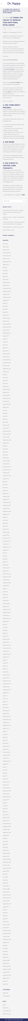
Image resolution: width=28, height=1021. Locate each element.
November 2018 (7, 505)
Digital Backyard (19, 1019)
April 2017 (5, 562)
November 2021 (7, 398)
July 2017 (5, 553)
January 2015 (6, 642)
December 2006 (7, 930)
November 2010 (7, 791)
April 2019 (5, 490)
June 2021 (5, 413)
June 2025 (5, 270)
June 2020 (5, 449)
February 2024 (6, 318)
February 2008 (6, 889)
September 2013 (7, 689)
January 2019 (6, 499)
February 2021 (6, 425)
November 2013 (7, 684)
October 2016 (6, 579)
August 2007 (6, 906)
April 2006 (5, 954)
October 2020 (6, 437)
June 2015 (5, 627)
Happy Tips (5, 993)
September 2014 (7, 654)
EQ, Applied (8, 91)
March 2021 (6, 422)
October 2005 (6, 972)
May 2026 (5, 243)
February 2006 (6, 960)
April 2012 (5, 740)
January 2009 (6, 856)
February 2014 (6, 675)
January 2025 (6, 285)
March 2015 (6, 636)
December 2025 (7, 252)
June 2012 (5, 734)
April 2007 (5, 918)
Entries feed (6, 1008)
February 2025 (6, 282)
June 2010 (5, 805)
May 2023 (5, 345)
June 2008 (5, 877)
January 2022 (6, 392)
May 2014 (5, 666)
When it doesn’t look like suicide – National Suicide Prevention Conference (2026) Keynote (13, 212)
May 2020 (5, 452)
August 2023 (6, 336)
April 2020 (5, 455)
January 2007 (6, 927)
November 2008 (7, 862)
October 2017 (6, 544)
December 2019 (7, 466)
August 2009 (6, 835)
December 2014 (7, 645)
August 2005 (6, 978)
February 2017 (6, 568)
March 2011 (6, 779)
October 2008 (6, 865)
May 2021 (5, 416)
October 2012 (6, 722)
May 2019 (5, 487)
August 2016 (6, 585)
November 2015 (7, 612)
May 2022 (5, 380)
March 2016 (6, 600)
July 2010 (5, 802)
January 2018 (6, 535)
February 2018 (6, 532)
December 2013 (7, 681)
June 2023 (5, 342)
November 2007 (7, 898)
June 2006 (5, 948)
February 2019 (6, 496)
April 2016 (5, 597)
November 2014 (7, 648)
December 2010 (7, 788)
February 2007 (6, 924)
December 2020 (7, 431)
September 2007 (7, 904)
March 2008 (6, 886)
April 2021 (5, 419)
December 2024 (7, 288)
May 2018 (5, 523)
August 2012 (6, 728)
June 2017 (5, 556)
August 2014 (6, 657)
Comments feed (7, 1010)
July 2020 (5, 446)
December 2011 (7, 752)
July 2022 (5, 374)
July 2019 (5, 481)
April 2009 (5, 847)
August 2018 (6, 514)
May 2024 (5, 309)
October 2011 (6, 758)
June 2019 (5, 484)
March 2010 (6, 814)
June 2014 (5, 663)
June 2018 (5, 520)
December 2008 (7, 859)
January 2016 (6, 606)
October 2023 (6, 330)
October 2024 (6, 294)
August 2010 (6, 799)
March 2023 (6, 351)
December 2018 (7, 502)
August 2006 (6, 942)
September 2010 (7, 796)
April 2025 (5, 276)
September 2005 (7, 975)
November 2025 (7, 255)
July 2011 (5, 767)
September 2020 (7, 440)
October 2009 (6, 829)
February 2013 (6, 710)
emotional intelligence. (9, 69)
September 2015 (7, 618)
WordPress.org (6, 1013)
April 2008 (5, 883)
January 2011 (6, 785)
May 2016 (5, 594)
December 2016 (7, 573)
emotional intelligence (15, 82)
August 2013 (6, 692)
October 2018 (6, 508)
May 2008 (5, 880)
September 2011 (7, 761)
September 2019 (7, 475)
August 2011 (6, 764)
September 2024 (7, 297)
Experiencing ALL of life (8, 230)
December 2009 (7, 823)
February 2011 (6, 782)
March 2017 (6, 565)
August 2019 (6, 478)
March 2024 (6, 315)
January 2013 (6, 713)
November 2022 (7, 362)
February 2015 (6, 639)
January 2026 (6, 249)
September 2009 (7, 832)
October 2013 (6, 686)
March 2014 (6, 672)
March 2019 (6, 493)
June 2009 (5, 841)
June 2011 (5, 770)
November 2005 (7, 969)
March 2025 (6, 279)
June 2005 (5, 984)
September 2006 (7, 939)
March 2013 (6, 707)
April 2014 (5, 669)
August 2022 (6, 371)
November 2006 (7, 933)
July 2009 (5, 838)
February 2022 (6, 389)
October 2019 (6, 472)
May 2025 (5, 273)
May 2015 (5, 630)
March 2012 (6, 743)
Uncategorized (16, 27)
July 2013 (5, 695)
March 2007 (6, 921)
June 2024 (5, 306)
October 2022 (6, 365)
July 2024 (5, 303)
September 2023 (7, 333)
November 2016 (7, 576)
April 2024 (5, 312)
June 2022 (5, 377)
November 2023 (7, 327)
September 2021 (7, 404)
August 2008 (6, 871)
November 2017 (7, 541)
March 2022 (6, 386)
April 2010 (5, 811)
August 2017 (6, 550)
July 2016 (5, 588)
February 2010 (6, 817)
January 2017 (6, 571)
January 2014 (6, 678)
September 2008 (7, 868)
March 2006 (6, 957)
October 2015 (6, 615)
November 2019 (7, 469)
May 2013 (5, 701)
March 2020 (6, 458)
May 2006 (5, 951)
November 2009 (7, 826)
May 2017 (5, 559)
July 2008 (5, 874)
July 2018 (5, 517)
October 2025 (6, 258)
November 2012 (7, 719)
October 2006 (6, 936)
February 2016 (6, 603)
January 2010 (6, 820)
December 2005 (7, 966)
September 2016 (7, 582)
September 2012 (7, 725)
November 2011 (7, 755)
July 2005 (5, 981)
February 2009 (6, 853)
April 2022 (5, 383)
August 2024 (6, 300)
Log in (4, 1005)
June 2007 (5, 912)
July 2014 (5, 660)
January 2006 (6, 963)
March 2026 (6, 246)
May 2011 (5, 773)
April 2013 (5, 704)
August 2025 (6, 264)
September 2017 (7, 547)
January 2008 (6, 892)
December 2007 (7, 895)
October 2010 (6, 794)
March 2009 (6, 850)
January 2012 (6, 749)
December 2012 (7, 716)
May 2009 (5, 844)
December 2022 (7, 359)
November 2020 (7, 434)
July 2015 (5, 624)
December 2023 (7, 324)
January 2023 (6, 356)
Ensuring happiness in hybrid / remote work (13, 227)
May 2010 (5, 808)
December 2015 (7, 609)
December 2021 (7, 395)
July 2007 (5, 909)
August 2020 (6, 443)
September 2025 (7, 261)
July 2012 (5, 731)
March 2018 (6, 529)
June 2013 (5, 698)
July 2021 (5, 410)
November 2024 (7, 291)
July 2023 (5, 339)
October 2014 (6, 651)
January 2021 (6, 428)
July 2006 (5, 945)
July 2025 (5, 267)
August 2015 (6, 621)
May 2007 (5, 915)
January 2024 (6, 321)
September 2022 (7, 368)
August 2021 (6, 407)
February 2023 (6, 353)
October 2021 (6, 401)
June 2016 (5, 591)
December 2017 (7, 538)
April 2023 (5, 348)
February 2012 (6, 746)
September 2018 (7, 511)
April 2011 (5, 776)
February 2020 (6, 461)
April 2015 (5, 633)
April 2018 (5, 526)
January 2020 (6, 463)
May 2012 (5, 737)
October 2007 (6, 901)
